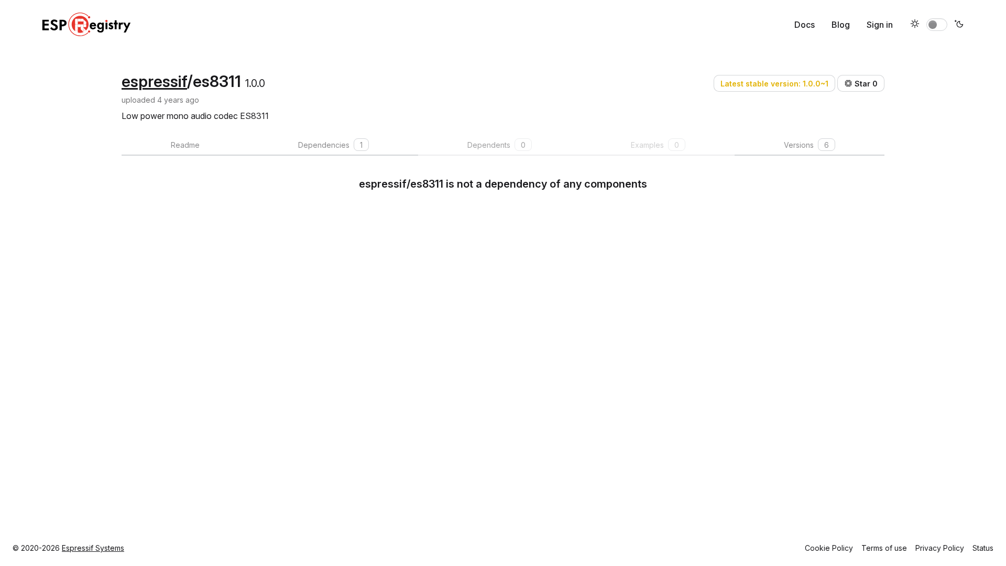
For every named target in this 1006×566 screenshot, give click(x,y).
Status (982, 547)
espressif (154, 81)
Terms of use (884, 547)
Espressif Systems (93, 547)
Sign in (880, 24)
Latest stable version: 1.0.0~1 (774, 83)
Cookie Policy (829, 547)
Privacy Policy (939, 547)
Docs (804, 24)
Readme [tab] (185, 144)
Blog (841, 24)
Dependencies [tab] (330, 144)
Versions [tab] (806, 144)
